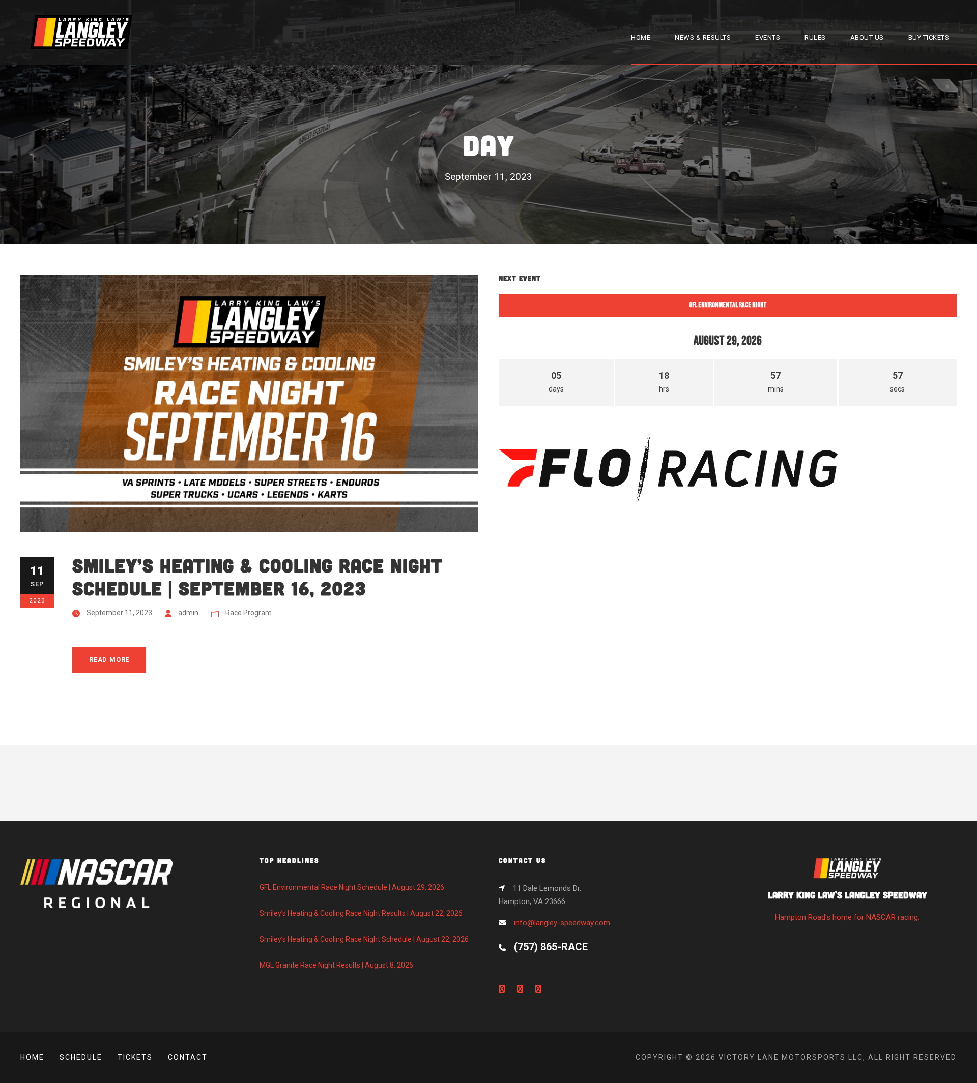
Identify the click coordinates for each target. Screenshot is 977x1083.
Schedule (81, 1057)
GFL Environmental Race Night (728, 304)
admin (188, 613)
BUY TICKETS (929, 37)
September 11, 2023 (119, 613)
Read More (109, 660)
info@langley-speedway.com (562, 922)
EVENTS (767, 37)
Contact (188, 1057)
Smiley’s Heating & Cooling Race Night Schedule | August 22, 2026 (364, 939)
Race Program (248, 613)
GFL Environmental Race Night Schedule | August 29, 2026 (352, 887)
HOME (640, 37)
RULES (815, 37)
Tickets (135, 1057)
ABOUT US (867, 37)
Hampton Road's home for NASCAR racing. (847, 905)
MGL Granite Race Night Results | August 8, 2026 (336, 965)
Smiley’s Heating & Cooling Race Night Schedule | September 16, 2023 (257, 576)
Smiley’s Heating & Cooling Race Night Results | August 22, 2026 (361, 913)
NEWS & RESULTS (703, 37)
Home (32, 1057)
